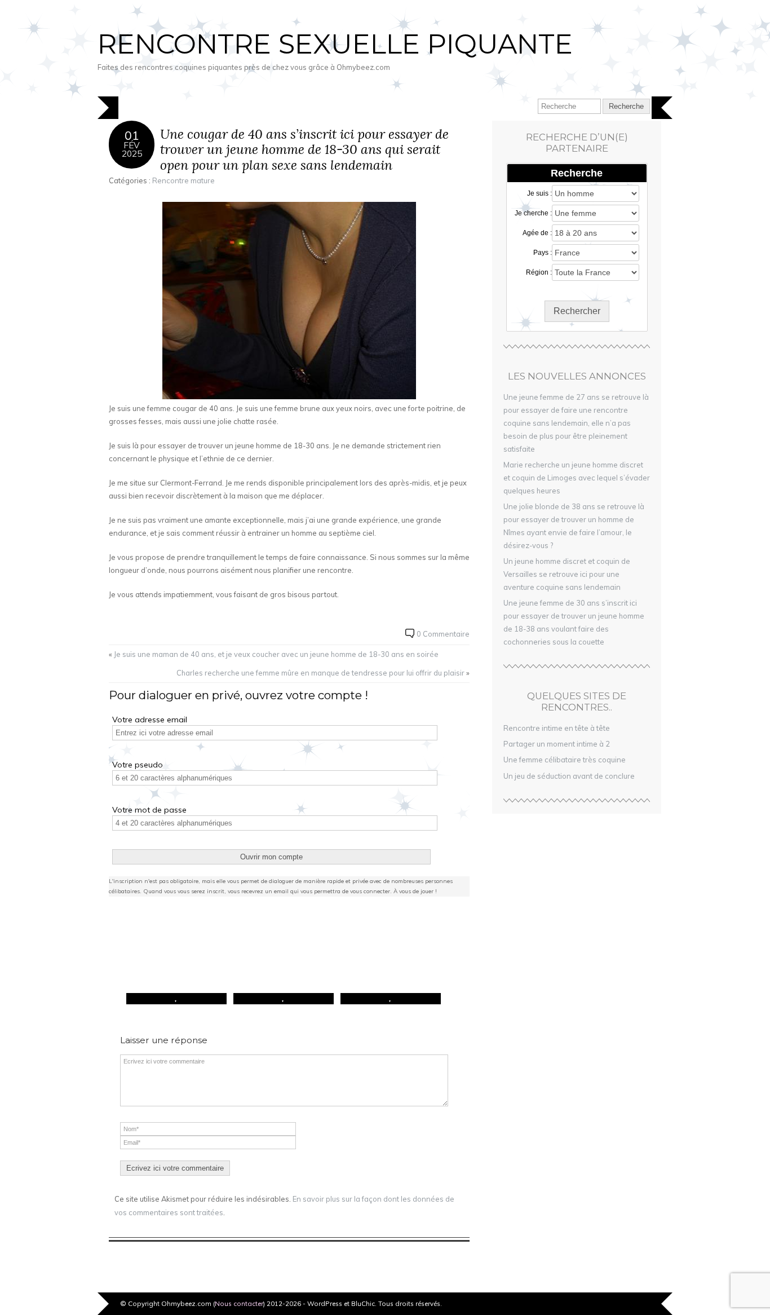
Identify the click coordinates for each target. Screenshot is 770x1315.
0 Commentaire (443, 633)
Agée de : (537, 233)
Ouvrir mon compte (271, 857)
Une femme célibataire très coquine (564, 759)
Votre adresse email (149, 719)
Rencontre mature (183, 180)
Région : (539, 272)
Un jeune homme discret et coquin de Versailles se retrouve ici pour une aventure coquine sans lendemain (566, 574)
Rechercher (577, 311)
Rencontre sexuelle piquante (335, 44)
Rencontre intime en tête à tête (556, 727)
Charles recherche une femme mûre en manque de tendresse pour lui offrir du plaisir (320, 672)
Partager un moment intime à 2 (556, 743)
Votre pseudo (137, 765)
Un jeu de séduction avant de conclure (569, 775)
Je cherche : (533, 213)
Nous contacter (239, 1303)
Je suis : (539, 193)
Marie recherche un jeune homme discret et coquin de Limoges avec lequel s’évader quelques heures (576, 477)
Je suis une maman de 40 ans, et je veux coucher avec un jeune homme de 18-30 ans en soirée (276, 654)
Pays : (542, 253)
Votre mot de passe (149, 810)
